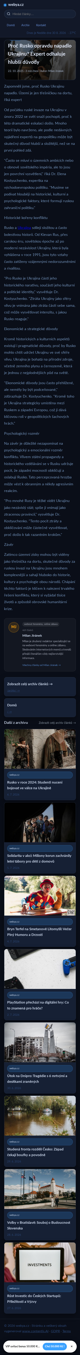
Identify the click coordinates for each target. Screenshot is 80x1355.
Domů (11, 25)
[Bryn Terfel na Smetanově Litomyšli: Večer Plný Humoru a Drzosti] (40, 911)
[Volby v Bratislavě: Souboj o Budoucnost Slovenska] (40, 1204)
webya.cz (16, 5)
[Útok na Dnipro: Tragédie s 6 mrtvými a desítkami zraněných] (40, 1057)
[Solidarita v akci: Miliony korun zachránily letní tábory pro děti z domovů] (40, 837)
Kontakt (41, 25)
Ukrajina (24, 228)
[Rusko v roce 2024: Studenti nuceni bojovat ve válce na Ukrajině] (40, 764)
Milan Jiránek (32, 635)
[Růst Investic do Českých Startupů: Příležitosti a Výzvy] (40, 1277)
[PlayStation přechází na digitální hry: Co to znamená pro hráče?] (40, 984)
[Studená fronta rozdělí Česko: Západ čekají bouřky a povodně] (40, 1131)
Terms (66, 1331)
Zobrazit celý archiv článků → (57, 723)
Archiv (25, 25)
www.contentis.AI (35, 1331)
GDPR (55, 1331)
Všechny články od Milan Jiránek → (41, 665)
